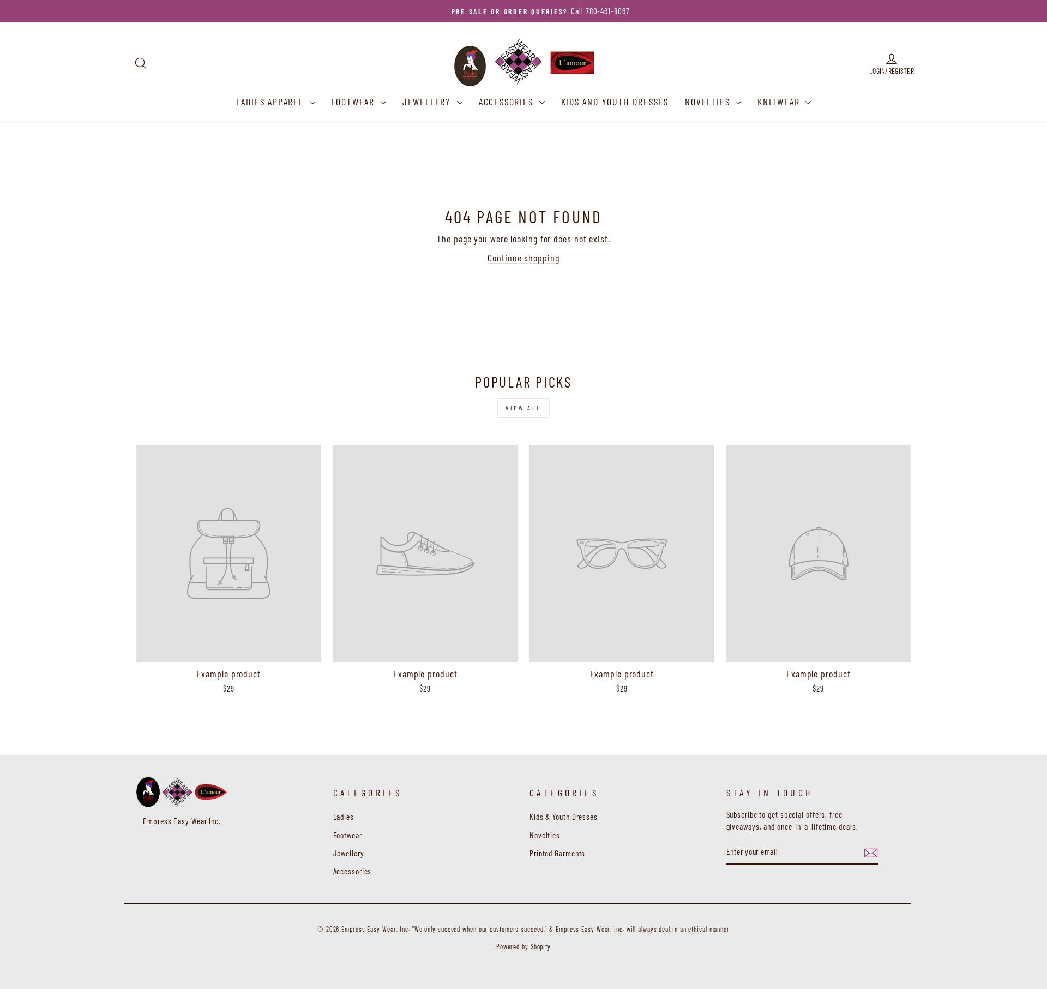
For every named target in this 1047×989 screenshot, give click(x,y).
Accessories (508, 102)
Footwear (355, 102)
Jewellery (428, 102)
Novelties (709, 102)
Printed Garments (557, 853)
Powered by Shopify (523, 946)
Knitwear (780, 102)
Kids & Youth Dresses (563, 816)
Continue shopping (523, 258)
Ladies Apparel (271, 102)
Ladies (343, 816)
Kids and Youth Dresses (615, 102)
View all (523, 408)
